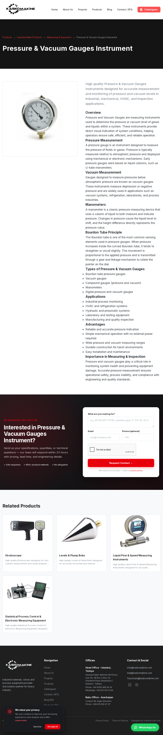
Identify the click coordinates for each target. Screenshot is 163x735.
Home (54, 9)
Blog (109, 9)
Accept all (53, 726)
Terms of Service (120, 720)
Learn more (21, 720)
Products (97, 9)
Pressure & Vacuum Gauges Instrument (97, 37)
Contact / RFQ (124, 9)
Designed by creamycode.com (145, 720)
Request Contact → (121, 462)
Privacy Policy (102, 720)
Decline (37, 726)
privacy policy (137, 470)
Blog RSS (49, 699)
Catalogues (50, 689)
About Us (68, 9)
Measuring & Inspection (59, 37)
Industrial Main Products (29, 37)
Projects (82, 9)
